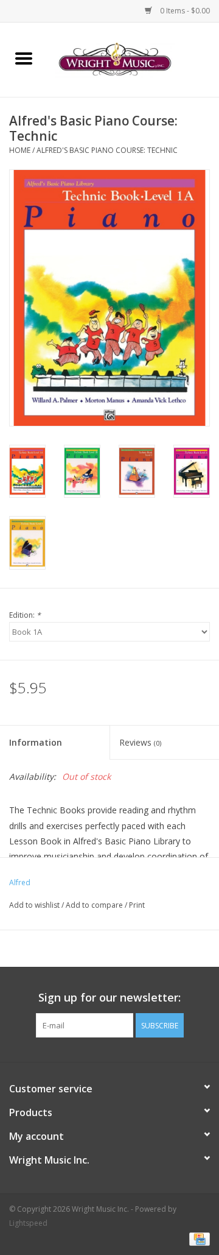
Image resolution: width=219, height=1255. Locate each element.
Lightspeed (28, 1223)
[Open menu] (23, 58)
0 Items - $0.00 (184, 10)
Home (19, 150)
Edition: (25, 615)
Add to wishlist (35, 905)
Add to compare (95, 905)
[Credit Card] (197, 1238)
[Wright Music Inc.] (133, 59)
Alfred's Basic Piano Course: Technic (107, 150)
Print (137, 905)
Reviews (140, 742)
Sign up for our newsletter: (109, 997)
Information (35, 742)
